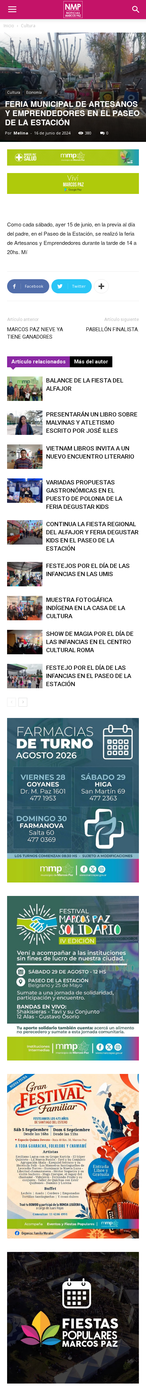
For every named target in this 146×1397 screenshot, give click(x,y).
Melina (20, 133)
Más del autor (91, 361)
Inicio (9, 26)
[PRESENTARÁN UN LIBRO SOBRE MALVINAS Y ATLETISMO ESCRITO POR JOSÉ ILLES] (25, 422)
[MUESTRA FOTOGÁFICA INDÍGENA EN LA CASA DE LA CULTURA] (25, 608)
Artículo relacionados (38, 361)
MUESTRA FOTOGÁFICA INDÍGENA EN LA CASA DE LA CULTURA (85, 608)
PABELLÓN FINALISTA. (112, 329)
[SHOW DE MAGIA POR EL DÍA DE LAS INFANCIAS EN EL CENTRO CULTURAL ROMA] (25, 642)
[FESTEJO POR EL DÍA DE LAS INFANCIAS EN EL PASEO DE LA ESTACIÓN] (25, 676)
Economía (34, 92)
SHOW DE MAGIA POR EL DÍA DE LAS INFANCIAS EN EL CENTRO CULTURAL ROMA (90, 642)
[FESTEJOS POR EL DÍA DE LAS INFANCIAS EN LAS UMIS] (25, 574)
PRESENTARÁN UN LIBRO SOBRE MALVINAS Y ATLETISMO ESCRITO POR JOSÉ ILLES (91, 422)
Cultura (28, 26)
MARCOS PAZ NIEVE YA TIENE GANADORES (35, 333)
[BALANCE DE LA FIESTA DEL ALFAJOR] (25, 388)
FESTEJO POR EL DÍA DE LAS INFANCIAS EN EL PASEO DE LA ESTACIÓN (88, 676)
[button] (136, 9)
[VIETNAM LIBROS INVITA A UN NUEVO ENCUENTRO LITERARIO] (25, 456)
